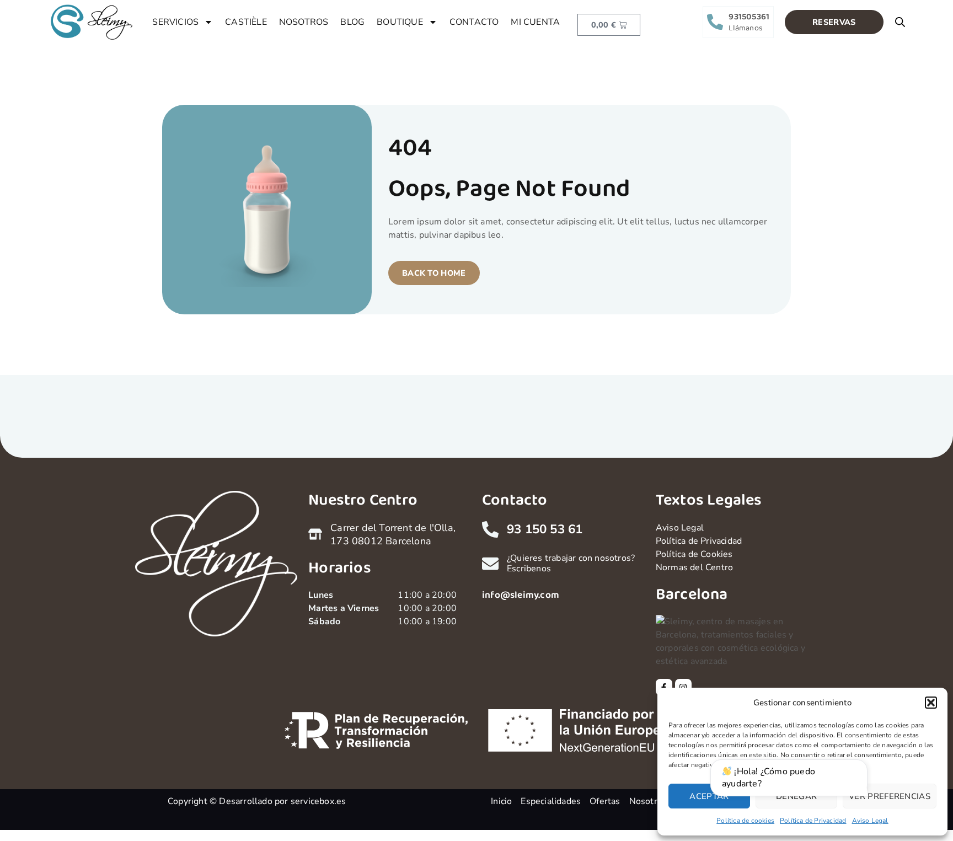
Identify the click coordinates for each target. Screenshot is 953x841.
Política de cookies (745, 820)
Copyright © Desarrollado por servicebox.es (257, 801)
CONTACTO (474, 22)
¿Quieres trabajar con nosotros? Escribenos (571, 563)
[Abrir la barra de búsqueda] (900, 22)
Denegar (796, 796)
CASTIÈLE (246, 22)
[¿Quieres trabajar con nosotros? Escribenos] (490, 563)
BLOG (352, 22)
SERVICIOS (175, 22)
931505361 (749, 17)
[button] (930, 702)
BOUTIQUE (400, 22)
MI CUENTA (535, 22)
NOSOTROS (304, 22)
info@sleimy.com (520, 595)
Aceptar (709, 796)
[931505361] (715, 22)
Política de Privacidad (813, 820)
